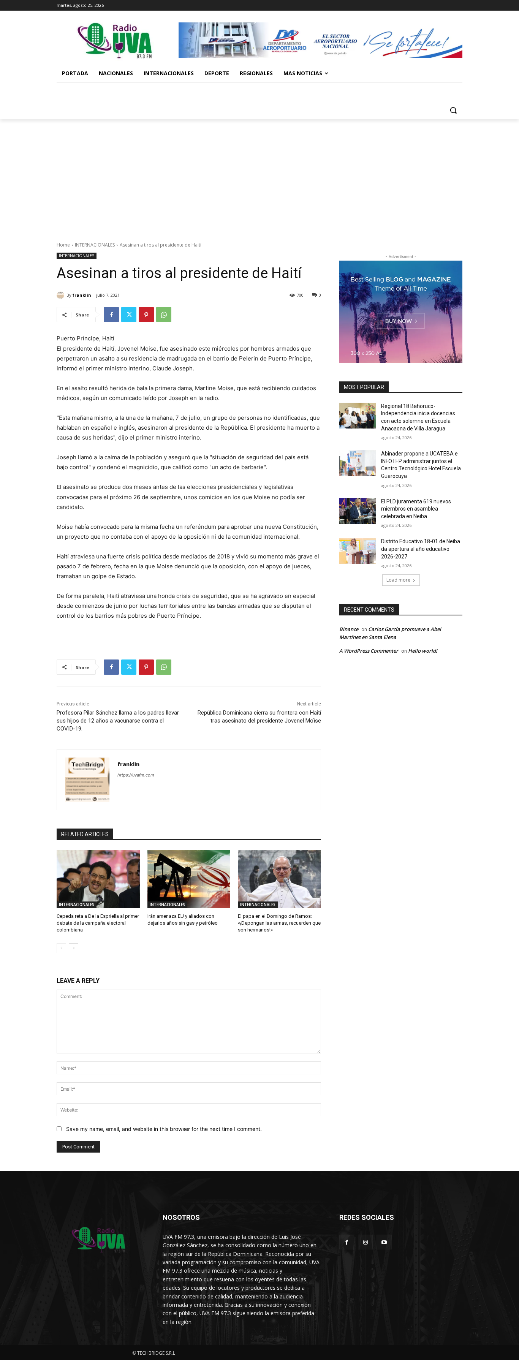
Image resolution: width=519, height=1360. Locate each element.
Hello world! (422, 650)
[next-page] (73, 948)
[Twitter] (128, 314)
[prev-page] (61, 948)
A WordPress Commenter (368, 650)
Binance (348, 629)
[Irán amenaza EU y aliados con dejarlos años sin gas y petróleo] (189, 879)
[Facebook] (111, 314)
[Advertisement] (259, 176)
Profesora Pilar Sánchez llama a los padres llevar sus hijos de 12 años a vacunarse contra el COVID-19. (118, 720)
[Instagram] (365, 1242)
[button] (453, 110)
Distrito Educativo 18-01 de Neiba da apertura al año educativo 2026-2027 (420, 548)
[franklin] (61, 295)
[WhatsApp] (163, 314)
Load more (398, 580)
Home (63, 245)
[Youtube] (384, 1242)
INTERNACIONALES (95, 245)
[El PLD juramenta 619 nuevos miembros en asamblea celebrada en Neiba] (357, 511)
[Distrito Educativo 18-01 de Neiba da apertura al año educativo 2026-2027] (357, 551)
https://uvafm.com (135, 775)
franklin (82, 295)
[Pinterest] (146, 314)
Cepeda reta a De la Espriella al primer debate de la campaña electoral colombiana (98, 923)
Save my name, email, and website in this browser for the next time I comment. (164, 1129)
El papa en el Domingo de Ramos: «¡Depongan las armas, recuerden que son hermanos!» (279, 923)
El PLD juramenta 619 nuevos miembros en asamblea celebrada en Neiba (416, 508)
